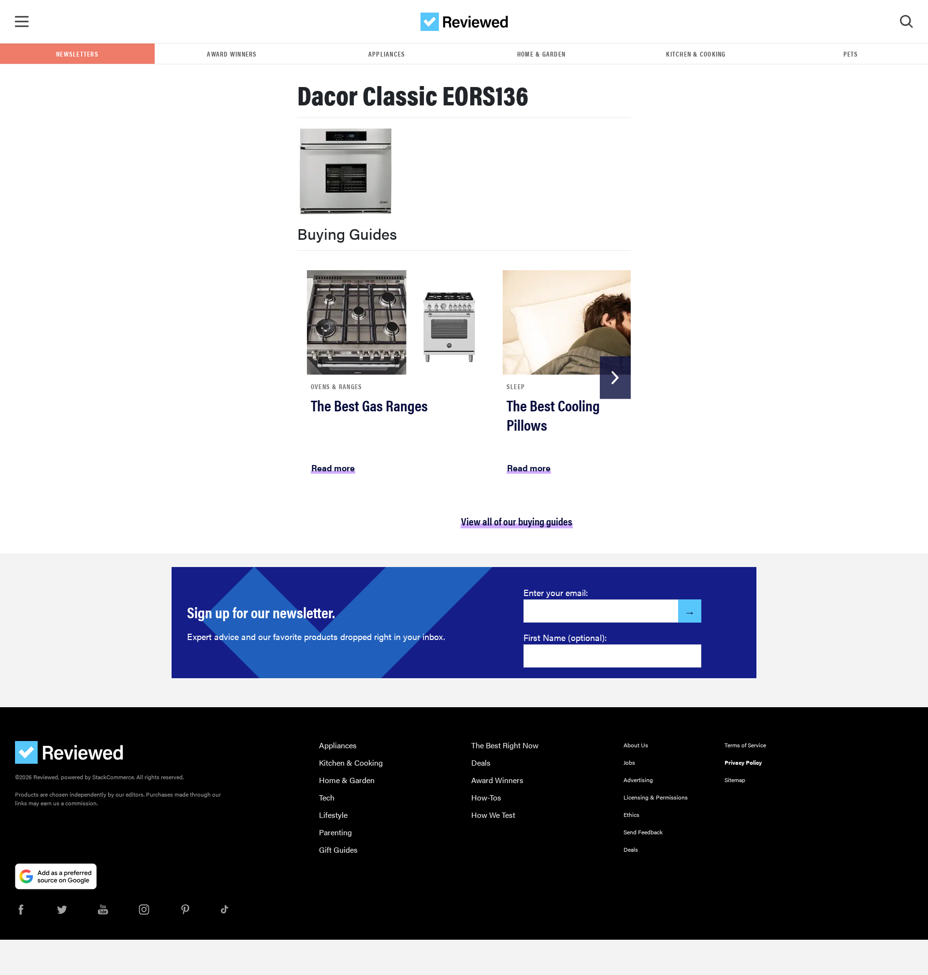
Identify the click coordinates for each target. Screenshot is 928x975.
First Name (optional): (565, 637)
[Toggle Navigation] (22, 22)
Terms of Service (745, 745)
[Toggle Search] (906, 22)
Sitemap (735, 779)
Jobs (629, 762)
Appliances (387, 53)
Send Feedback (643, 832)
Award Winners (232, 53)
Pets (850, 53)
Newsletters (77, 53)
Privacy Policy (743, 762)
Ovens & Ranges (336, 386)
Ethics (631, 814)
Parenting (335, 832)
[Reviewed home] (464, 22)
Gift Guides (338, 849)
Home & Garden (541, 53)
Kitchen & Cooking (695, 53)
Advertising (638, 779)
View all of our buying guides (516, 520)
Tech (326, 797)
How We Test (493, 814)
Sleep (516, 386)
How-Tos (486, 797)
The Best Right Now (504, 745)
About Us (636, 745)
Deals (481, 762)
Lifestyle (333, 814)
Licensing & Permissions (656, 797)
